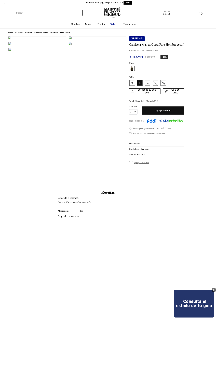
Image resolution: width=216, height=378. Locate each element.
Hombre (18, 32)
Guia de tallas (175, 91)
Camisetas (28, 32)
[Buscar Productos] (12, 13)
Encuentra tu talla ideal (147, 91)
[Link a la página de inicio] (10, 32)
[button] (131, 68)
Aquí (128, 2)
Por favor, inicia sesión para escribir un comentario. (108, 202)
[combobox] (46, 13)
